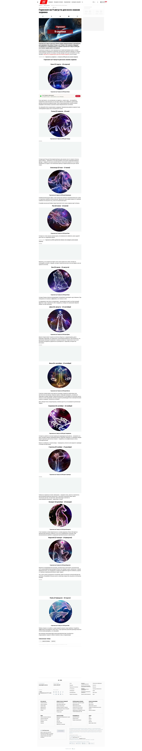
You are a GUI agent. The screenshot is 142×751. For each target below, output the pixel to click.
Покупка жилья (75, 718)
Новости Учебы (60, 715)
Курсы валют (91, 704)
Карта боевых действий (61, 704)
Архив (94, 690)
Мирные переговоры (60, 705)
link (54, 692)
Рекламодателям (72, 692)
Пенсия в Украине (92, 710)
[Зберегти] (77, 16)
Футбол (90, 718)
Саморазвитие (59, 722)
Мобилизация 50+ (76, 704)
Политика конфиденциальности (85, 683)
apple (78, 743)
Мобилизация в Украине (78, 701)
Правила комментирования (86, 694)
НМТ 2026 (58, 721)
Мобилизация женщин (77, 705)
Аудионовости (43, 708)
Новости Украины (47, 5)
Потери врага (59, 711)
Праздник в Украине (58, 2)
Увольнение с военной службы (78, 702)
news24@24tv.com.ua (43, 685)
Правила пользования (73, 694)
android (72, 743)
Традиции (50, 2)
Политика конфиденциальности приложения (85, 689)
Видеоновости (43, 707)
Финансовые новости (93, 705)
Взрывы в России (60, 710)
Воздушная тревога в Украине (62, 707)
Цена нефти (91, 702)
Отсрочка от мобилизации (77, 708)
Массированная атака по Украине (63, 708)
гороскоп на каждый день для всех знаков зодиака (56, 54)
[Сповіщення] (97, 2)
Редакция (71, 685)
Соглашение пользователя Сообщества (85, 692)
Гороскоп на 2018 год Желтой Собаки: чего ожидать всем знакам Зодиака (58, 240)
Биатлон (90, 721)
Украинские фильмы (44, 718)
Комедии (42, 721)
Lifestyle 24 (41, 5)
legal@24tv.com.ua (82, 738)
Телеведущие (72, 690)
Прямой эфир (43, 705)
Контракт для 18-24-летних (78, 707)
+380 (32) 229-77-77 (76, 737)
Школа (58, 719)
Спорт (90, 715)
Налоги (90, 708)
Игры (94, 694)
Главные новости (44, 702)
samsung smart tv (91, 743)
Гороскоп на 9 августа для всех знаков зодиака (59, 5)
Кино (42, 715)
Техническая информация (97, 683)
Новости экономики (93, 701)
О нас (70, 683)
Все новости (43, 701)
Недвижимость (76, 715)
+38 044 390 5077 (56, 685)
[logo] (43, 2)
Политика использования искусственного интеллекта (86, 686)
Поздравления (67, 2)
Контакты (94, 685)
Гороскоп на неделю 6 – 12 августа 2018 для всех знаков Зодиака (61, 56)
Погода (42, 710)
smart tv (85, 743)
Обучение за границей (61, 724)
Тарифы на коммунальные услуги (95, 707)
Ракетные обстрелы (60, 702)
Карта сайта (95, 692)
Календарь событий (76, 2)
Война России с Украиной (62, 701)
